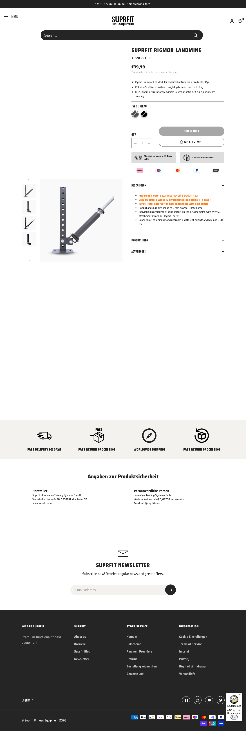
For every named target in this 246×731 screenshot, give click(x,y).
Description (138, 185)
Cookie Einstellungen (193, 636)
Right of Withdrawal (193, 666)
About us (80, 636)
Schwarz (144, 114)
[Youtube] (209, 700)
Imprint (184, 651)
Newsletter (81, 659)
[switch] (234, 717)
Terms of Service (190, 644)
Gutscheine (134, 644)
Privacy (184, 659)
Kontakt (132, 636)
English (26, 700)
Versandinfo (187, 673)
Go (195, 35)
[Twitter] (221, 700)
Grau (135, 114)
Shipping (149, 72)
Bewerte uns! (135, 673)
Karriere (80, 644)
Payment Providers (139, 651)
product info (139, 240)
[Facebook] (186, 700)
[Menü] (240, 695)
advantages (138, 251)
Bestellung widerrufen (142, 666)
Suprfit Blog (82, 651)
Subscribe (170, 589)
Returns (132, 659)
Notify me (192, 142)
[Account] (232, 21)
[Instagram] (198, 700)
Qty (133, 134)
